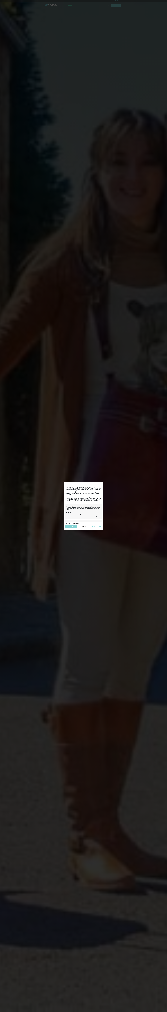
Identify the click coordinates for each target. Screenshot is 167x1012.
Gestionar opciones (96, 526)
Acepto (71, 526)
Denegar (84, 526)
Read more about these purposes (72, 523)
